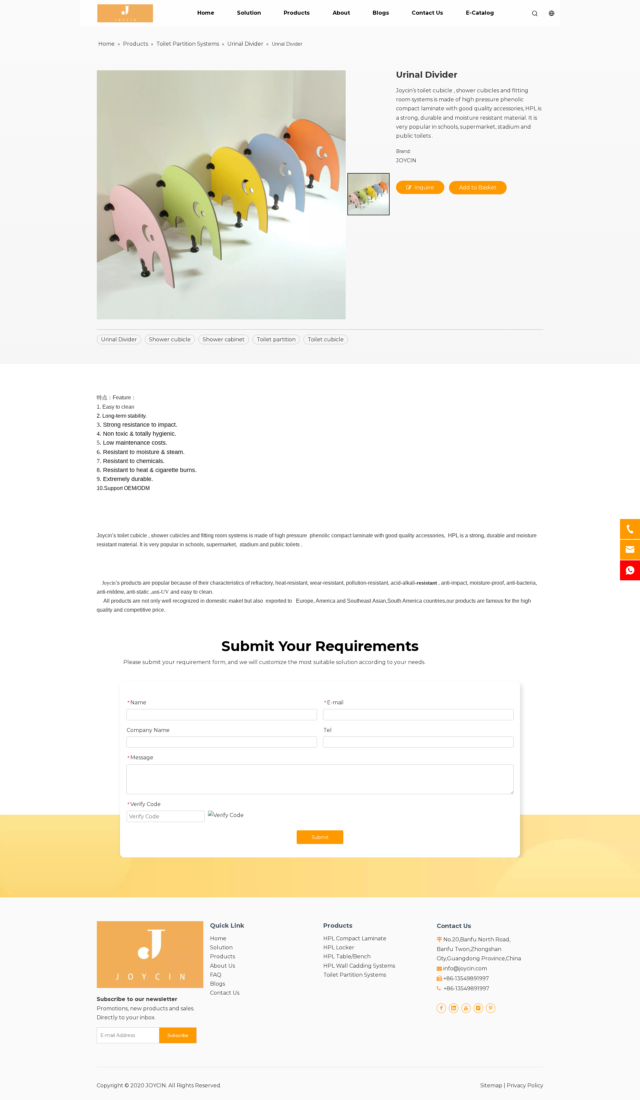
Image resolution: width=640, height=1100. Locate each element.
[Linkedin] (453, 1008)
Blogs (381, 13)
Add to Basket (478, 187)
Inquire (424, 187)
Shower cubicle (170, 339)
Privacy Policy (525, 1085)
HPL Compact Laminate (354, 938)
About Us (222, 966)
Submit (320, 837)
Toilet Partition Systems (354, 975)
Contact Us (427, 13)
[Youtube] (466, 1008)
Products (297, 13)
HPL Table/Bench (347, 956)
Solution (249, 13)
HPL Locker (338, 947)
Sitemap (491, 1085)
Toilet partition (276, 339)
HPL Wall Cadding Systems (359, 966)
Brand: (403, 151)
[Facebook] (441, 1008)
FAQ (215, 975)
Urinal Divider (119, 339)
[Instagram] (478, 1008)
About (341, 13)
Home (205, 13)
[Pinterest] (490, 1008)
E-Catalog (480, 13)
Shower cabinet (224, 339)
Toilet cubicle (326, 339)
